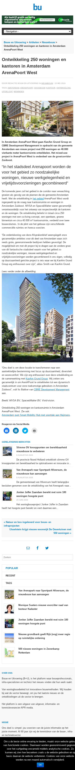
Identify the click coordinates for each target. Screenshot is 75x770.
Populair (12, 568)
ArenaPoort (26, 88)
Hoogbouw (39, 88)
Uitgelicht (7, 91)
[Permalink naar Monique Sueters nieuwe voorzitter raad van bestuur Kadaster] (9, 608)
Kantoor (50, 88)
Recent (10, 575)
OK (40, 765)
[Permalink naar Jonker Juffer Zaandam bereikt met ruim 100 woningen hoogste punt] (7, 496)
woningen (19, 91)
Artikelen (34, 42)
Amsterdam (13, 88)
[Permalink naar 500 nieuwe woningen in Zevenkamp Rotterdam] (9, 652)
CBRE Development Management (51, 389)
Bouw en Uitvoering (15, 42)
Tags (9, 583)
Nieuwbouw (48, 42)
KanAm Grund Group (37, 378)
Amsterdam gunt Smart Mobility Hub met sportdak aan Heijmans (36, 415)
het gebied (38, 198)
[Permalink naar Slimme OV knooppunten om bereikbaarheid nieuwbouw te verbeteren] (7, 451)
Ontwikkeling (63, 88)
